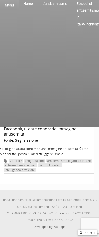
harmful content (50, 165)
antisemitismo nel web (20, 165)
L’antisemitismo (55, 3)
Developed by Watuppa (49, 227)
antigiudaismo (35, 161)
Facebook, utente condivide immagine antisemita (40, 131)
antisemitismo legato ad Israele (69, 161)
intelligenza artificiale (20, 170)
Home (28, 3)
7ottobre (16, 161)
